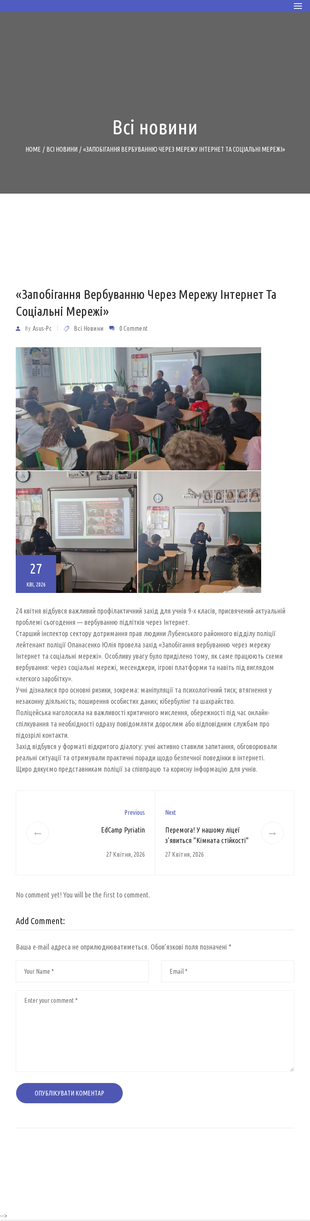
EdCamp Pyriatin (123, 830)
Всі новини (88, 328)
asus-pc (42, 328)
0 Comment (133, 328)
